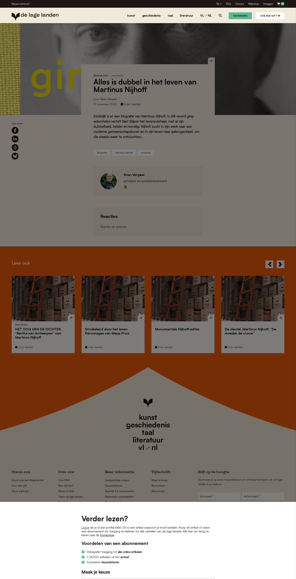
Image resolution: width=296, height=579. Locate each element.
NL (218, 3)
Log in (85, 527)
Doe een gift (269, 15)
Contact (239, 3)
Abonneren (240, 15)
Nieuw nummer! (21, 3)
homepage (107, 535)
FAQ (228, 3)
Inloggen (268, 3)
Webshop (253, 3)
